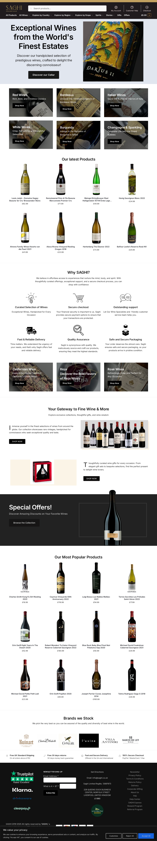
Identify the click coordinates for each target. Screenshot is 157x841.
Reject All (130, 836)
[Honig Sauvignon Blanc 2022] (132, 179)
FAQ (135, 796)
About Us (135, 792)
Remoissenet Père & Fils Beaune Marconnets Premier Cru (60, 199)
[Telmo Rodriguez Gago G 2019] (132, 675)
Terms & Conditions (135, 779)
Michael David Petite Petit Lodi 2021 (25, 695)
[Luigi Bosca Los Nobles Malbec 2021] (96, 578)
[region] (78, 833)
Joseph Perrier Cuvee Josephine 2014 (96, 695)
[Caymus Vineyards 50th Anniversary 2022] (61, 578)
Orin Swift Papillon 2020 (60, 694)
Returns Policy (134, 782)
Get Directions (97, 772)
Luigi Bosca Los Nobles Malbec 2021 (96, 598)
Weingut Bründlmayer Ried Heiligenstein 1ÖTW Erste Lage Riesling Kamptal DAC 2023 (96, 199)
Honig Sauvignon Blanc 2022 (132, 198)
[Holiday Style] (78, 102)
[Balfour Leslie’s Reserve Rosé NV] (132, 228)
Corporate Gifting (134, 789)
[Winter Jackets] (126, 102)
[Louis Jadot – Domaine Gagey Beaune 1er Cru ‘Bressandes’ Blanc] (25, 179)
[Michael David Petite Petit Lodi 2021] (25, 675)
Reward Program (134, 806)
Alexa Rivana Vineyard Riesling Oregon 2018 (61, 247)
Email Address (50, 776)
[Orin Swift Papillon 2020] (61, 675)
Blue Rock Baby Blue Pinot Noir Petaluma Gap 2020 (96, 646)
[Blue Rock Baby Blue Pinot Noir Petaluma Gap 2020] (96, 626)
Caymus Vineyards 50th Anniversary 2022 (60, 598)
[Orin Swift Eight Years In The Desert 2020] (25, 626)
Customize (113, 836)
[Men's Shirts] (31, 102)
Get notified (25, 608)
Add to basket (25, 209)
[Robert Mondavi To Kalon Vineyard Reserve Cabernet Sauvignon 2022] (61, 626)
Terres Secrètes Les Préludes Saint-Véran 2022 (132, 598)
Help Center (135, 799)
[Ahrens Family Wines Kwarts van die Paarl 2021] (25, 228)
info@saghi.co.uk (100, 778)
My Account (116, 11)
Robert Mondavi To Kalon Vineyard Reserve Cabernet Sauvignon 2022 (60, 646)
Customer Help (132, 11)
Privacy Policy (135, 775)
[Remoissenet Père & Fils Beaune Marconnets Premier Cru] (61, 179)
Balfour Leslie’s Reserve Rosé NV (132, 246)
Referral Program (134, 809)
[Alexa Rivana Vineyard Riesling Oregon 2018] (61, 228)
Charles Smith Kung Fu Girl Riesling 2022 (25, 598)
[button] (146, 15)
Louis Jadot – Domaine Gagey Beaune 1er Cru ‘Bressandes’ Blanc (25, 199)
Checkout (147, 11)
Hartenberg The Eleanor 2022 (96, 246)
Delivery (135, 785)
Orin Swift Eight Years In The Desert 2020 (25, 646)
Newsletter (135, 772)
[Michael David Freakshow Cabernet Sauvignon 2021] (132, 626)
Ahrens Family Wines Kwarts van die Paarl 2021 (25, 247)
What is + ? (51, 786)
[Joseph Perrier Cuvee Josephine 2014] (96, 675)
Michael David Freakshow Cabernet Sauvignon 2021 (132, 646)
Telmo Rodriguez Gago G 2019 (131, 694)
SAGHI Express (134, 802)
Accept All (146, 836)
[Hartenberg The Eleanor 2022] (96, 228)
